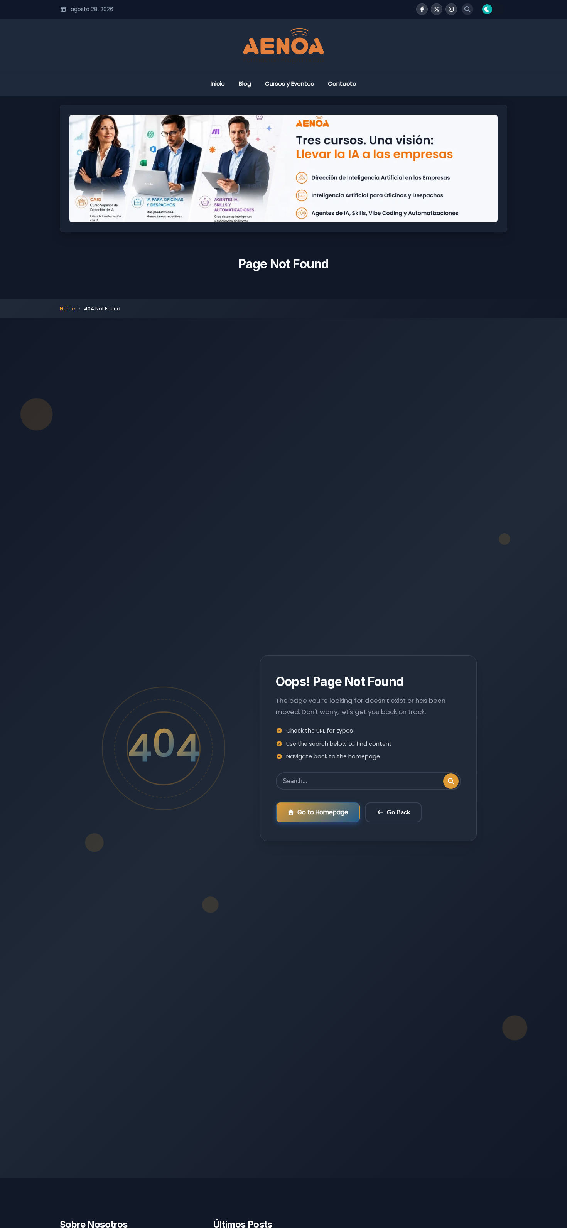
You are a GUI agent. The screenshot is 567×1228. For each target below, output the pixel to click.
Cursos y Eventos (289, 83)
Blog (245, 83)
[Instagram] (451, 9)
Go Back (398, 812)
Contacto (342, 83)
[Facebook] (422, 9)
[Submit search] (451, 781)
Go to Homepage (322, 812)
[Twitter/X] (436, 9)
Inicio (218, 83)
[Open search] (467, 9)
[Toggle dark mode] (492, 9)
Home (67, 308)
